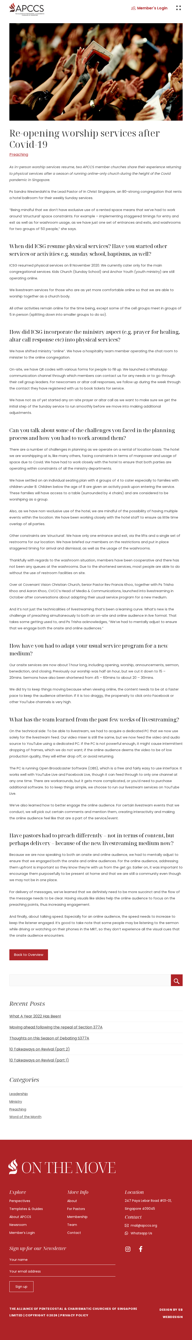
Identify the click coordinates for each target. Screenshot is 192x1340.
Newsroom (18, 1224)
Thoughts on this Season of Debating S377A (49, 1038)
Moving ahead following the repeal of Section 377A (56, 1027)
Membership (77, 1216)
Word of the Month (25, 1116)
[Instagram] (128, 1249)
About (72, 1201)
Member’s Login (22, 1232)
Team (72, 1224)
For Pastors (76, 1208)
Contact (74, 1232)
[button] (149, 8)
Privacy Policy (74, 1315)
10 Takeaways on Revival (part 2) (39, 1049)
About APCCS (20, 1216)
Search (177, 980)
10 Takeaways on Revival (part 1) (39, 1060)
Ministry (15, 1101)
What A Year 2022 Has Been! (35, 1016)
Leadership (18, 1093)
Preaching (18, 154)
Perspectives (19, 1201)
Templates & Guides (26, 1208)
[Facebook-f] (141, 1249)
